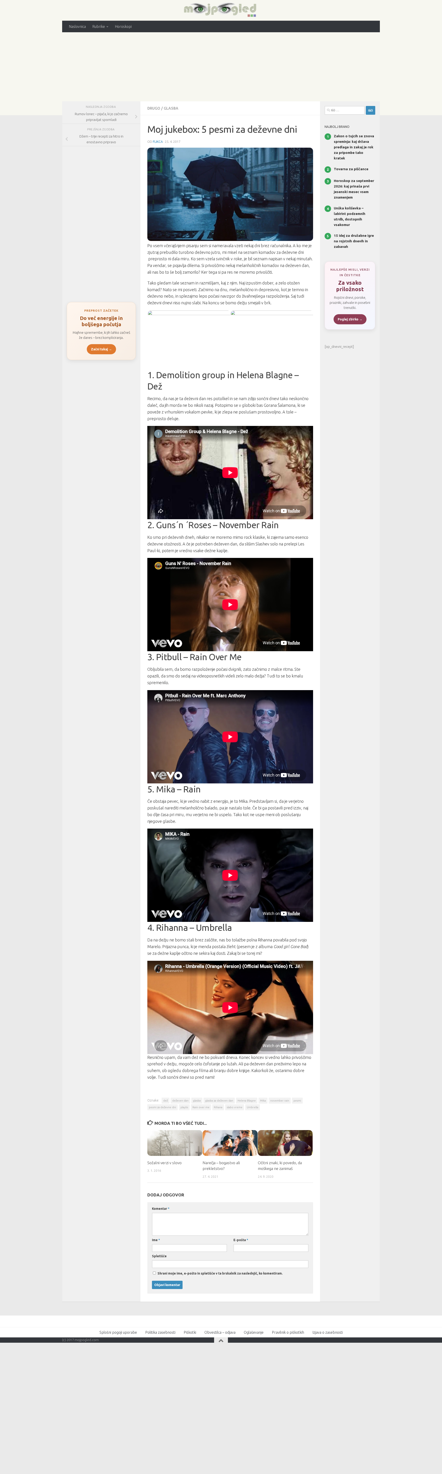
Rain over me (200, 1107)
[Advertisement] (221, 67)
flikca (158, 142)
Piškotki (190, 1332)
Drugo (153, 108)
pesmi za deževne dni (162, 1107)
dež (165, 1100)
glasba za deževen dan (219, 1100)
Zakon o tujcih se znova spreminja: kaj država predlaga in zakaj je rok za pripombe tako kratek (354, 147)
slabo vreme (234, 1107)
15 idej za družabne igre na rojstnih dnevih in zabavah (354, 241)
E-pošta (240, 1240)
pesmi (297, 1100)
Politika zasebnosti (160, 1332)
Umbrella (252, 1107)
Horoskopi (123, 26)
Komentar (160, 1208)
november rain (279, 1100)
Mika (263, 1100)
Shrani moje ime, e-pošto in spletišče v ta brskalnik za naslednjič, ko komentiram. (220, 1273)
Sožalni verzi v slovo (164, 1162)
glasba (197, 1100)
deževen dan (180, 1100)
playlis (184, 1107)
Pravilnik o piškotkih (288, 1332)
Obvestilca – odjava (220, 1332)
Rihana (218, 1107)
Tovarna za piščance (351, 169)
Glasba (171, 108)
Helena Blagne (247, 1100)
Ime (156, 1240)
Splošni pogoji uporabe (118, 1332)
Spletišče (159, 1256)
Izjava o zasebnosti (327, 1332)
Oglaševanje (254, 1332)
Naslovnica (77, 26)
